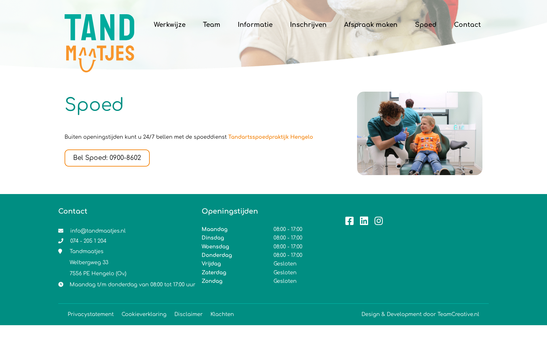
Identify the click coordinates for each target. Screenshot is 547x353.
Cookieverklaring (144, 314)
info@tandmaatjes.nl (98, 231)
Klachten (222, 314)
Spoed (426, 24)
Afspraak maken (371, 24)
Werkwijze (169, 24)
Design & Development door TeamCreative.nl (420, 314)
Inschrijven (308, 24)
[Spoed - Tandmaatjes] (99, 25)
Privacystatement (91, 314)
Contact (467, 24)
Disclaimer (188, 314)
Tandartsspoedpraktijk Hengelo (270, 137)
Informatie (255, 24)
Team (211, 24)
